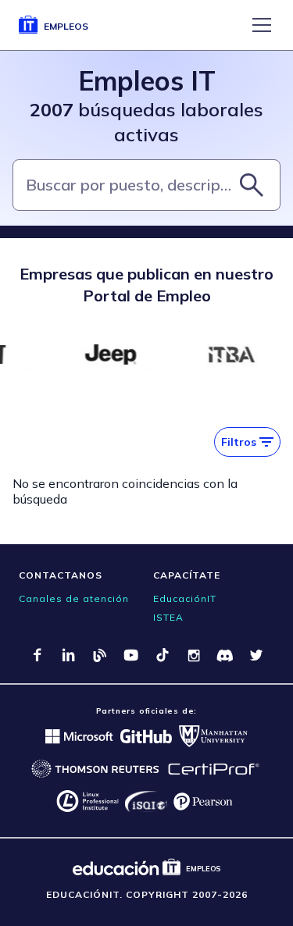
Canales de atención (74, 598)
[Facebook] (37, 655)
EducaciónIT (184, 598)
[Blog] (100, 655)
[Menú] (261, 24)
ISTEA (168, 617)
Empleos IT (147, 81)
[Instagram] (193, 655)
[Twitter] (256, 655)
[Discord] (225, 655)
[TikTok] (162, 655)
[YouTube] (131, 655)
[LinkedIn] (68, 655)
